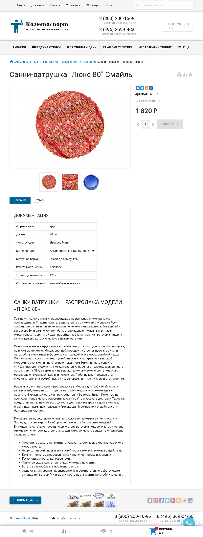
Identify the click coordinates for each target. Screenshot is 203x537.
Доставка (37, 5)
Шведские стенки (46, 47)
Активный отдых (26, 62)
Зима (43, 62)
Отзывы (39, 200)
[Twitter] (142, 88)
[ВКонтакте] (138, 88)
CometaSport (21, 518)
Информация (23, 500)
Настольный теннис (155, 47)
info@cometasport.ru (68, 518)
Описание (20, 200)
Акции (21, 5)
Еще (109, 5)
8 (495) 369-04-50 (117, 29)
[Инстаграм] (190, 500)
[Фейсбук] (162, 500)
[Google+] (156, 500)
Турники (19, 47)
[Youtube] (185, 500)
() (27, 531)
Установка (73, 5)
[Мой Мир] (151, 88)
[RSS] (179, 500)
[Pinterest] (173, 500)
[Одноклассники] (146, 88)
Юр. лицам (93, 5)
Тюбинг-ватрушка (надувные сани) (72, 62)
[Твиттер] (167, 500)
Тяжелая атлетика (118, 47)
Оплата (55, 5)
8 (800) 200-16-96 (117, 18)
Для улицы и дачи (82, 47)
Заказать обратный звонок (119, 33)
